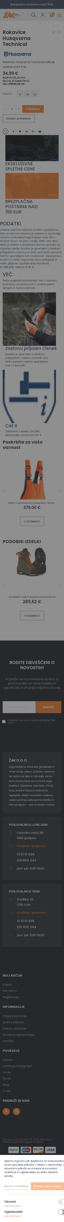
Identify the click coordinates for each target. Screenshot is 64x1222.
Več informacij (12, 1205)
